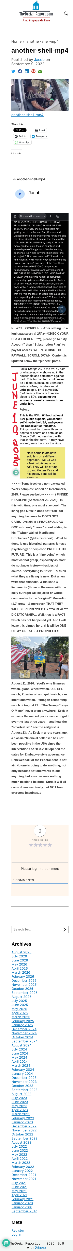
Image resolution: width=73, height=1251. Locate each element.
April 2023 (20, 1110)
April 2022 (20, 1159)
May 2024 (19, 1057)
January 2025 (22, 1025)
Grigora (40, 1247)
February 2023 (23, 1118)
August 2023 (21, 1094)
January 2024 (22, 1074)
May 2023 (19, 1106)
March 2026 (21, 972)
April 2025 (20, 1013)
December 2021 (24, 1175)
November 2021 (24, 1179)
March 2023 (21, 1114)
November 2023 (24, 1082)
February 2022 (23, 1167)
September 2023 (25, 1090)
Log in (16, 1234)
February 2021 (22, 1199)
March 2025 (21, 1017)
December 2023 (24, 1078)
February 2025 (23, 1021)
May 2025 (19, 1009)
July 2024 (19, 1049)
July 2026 (19, 956)
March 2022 (21, 1163)
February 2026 (23, 976)
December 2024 (24, 1029)
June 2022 (20, 1150)
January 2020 (22, 1203)
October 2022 (22, 1134)
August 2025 (21, 997)
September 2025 (25, 993)
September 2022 (25, 1138)
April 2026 (20, 968)
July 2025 (19, 1001)
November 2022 (24, 1130)
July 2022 (19, 1146)
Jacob (34, 192)
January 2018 (22, 1207)
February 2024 (23, 1069)
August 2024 (21, 1045)
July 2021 (19, 1183)
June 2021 (19, 1187)
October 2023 (22, 1086)
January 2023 (22, 1122)
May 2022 (19, 1154)
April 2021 (19, 1195)
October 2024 (22, 1037)
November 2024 (24, 1033)
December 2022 (24, 1126)
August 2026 (21, 952)
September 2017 (24, 1211)
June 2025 (20, 1005)
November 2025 (24, 985)
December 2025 (24, 980)
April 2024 (20, 1061)
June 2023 (20, 1102)
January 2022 (22, 1171)
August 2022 (21, 1142)
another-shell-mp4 (27, 115)
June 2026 (20, 960)
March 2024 (21, 1065)
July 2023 (19, 1098)
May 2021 (19, 1191)
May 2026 (19, 964)
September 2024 (25, 1041)
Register (18, 1230)
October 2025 (22, 989)
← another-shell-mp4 (29, 179)
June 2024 (20, 1053)
